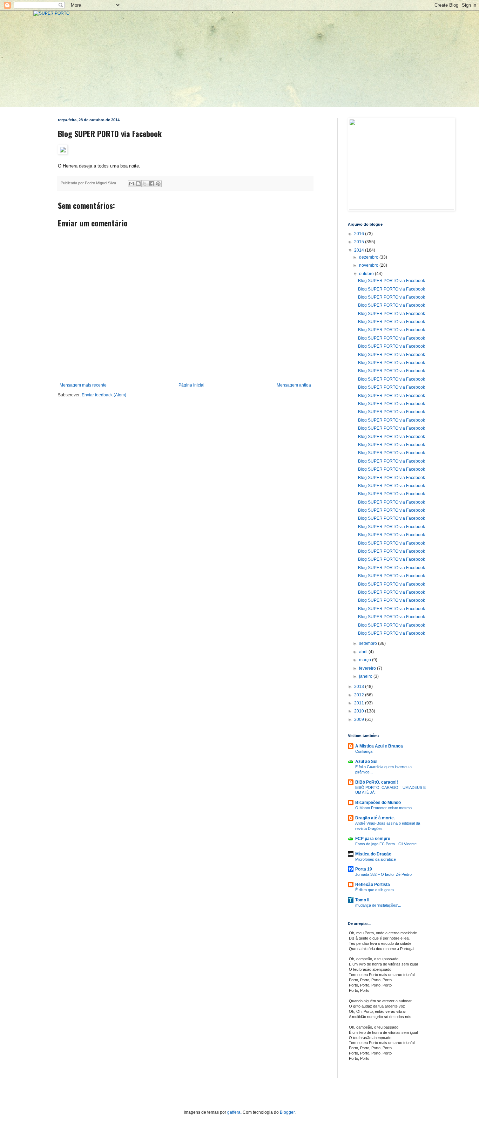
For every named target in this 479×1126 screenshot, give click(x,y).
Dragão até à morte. (375, 818)
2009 (359, 719)
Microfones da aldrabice (375, 859)
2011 (359, 703)
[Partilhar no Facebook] (151, 183)
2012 (359, 694)
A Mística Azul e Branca (379, 746)
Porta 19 (363, 869)
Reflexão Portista (372, 884)
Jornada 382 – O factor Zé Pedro (383, 874)
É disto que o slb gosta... (376, 890)
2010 (359, 711)
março (365, 659)
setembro (368, 643)
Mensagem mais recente (83, 385)
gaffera (234, 1112)
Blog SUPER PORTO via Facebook (391, 280)
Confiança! (364, 751)
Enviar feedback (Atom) (104, 395)
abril (364, 651)
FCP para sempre (372, 838)
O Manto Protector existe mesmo (383, 808)
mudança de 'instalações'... (378, 905)
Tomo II (362, 900)
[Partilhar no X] (144, 183)
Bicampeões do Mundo (378, 802)
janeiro (366, 676)
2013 (359, 686)
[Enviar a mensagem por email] (131, 183)
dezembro (369, 257)
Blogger (287, 1112)
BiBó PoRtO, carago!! (376, 782)
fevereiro (368, 668)
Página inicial (191, 385)
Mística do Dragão (373, 854)
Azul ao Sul (366, 761)
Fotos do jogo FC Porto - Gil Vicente (386, 844)
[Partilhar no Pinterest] (158, 183)
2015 (359, 241)
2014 (359, 250)
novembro (369, 265)
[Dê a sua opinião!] (138, 183)
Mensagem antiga (294, 385)
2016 (359, 233)
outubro (367, 273)
